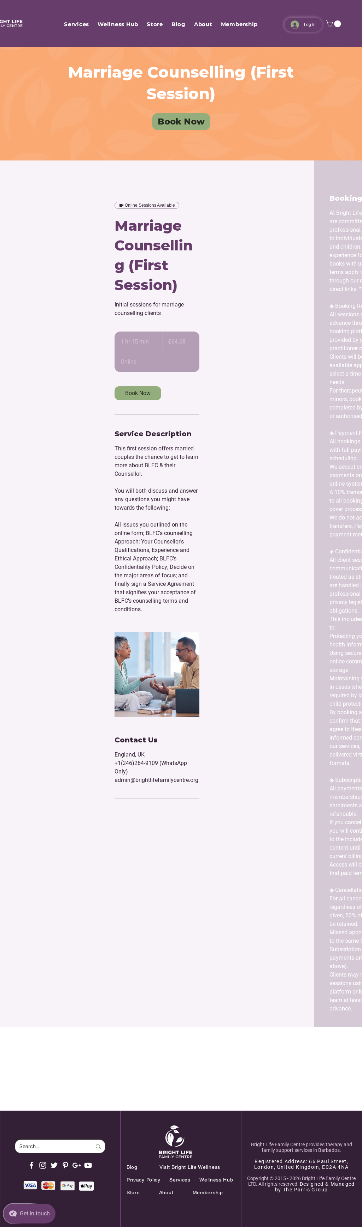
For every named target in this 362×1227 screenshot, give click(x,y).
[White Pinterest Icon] (65, 1165)
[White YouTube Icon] (88, 1165)
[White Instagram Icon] (42, 1165)
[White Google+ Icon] (76, 1165)
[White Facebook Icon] (31, 1165)
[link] (181, 121)
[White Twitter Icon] (54, 1165)
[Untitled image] (157, 674)
